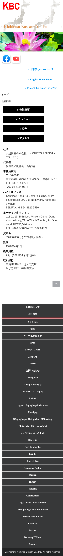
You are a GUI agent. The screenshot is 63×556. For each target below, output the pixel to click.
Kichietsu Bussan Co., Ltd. (27, 26)
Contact (33, 544)
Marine (32, 530)
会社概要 (24, 109)
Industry (33, 489)
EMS (32, 343)
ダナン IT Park (32, 350)
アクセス (24, 138)
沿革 (24, 128)
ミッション (24, 119)
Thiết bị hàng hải (32, 447)
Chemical (32, 523)
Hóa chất (32, 440)
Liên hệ (32, 454)
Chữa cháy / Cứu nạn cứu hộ (33, 426)
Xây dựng (32, 412)
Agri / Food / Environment (33, 502)
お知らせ (32, 356)
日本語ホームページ (41, 69)
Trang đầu (33, 377)
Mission (33, 475)
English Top (33, 461)
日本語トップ (33, 307)
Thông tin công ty (33, 384)
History (32, 482)
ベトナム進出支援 (33, 336)
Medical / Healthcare (33, 516)
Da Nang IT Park (32, 537)
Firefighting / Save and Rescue (33, 509)
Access (33, 363)
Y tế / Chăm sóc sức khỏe (33, 433)
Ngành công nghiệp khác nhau (33, 405)
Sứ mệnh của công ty (32, 391)
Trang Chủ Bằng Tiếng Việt (42, 88)
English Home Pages (41, 79)
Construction (32, 496)
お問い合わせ (33, 370)
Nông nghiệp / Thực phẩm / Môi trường (32, 419)
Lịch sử (32, 398)
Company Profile (32, 468)
